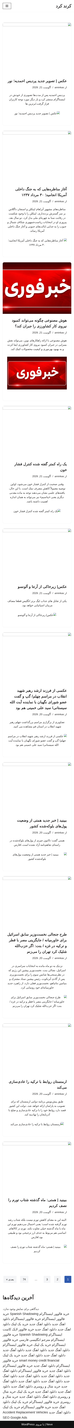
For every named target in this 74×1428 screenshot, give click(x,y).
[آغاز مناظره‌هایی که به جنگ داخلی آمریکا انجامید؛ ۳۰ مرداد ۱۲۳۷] (37, 157)
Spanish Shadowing (24, 1314)
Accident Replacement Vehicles (25, 1412)
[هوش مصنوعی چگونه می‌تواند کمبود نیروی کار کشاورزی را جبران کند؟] (37, 288)
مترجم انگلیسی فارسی (34, 1340)
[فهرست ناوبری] (7, 6)
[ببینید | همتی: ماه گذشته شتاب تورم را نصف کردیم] (37, 1167)
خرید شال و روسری (47, 1386)
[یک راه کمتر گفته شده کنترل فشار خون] (37, 432)
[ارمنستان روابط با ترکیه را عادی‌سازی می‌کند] (37, 1049)
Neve (49, 1424)
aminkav (59, 87)
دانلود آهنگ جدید (59, 1350)
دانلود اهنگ (49, 1396)
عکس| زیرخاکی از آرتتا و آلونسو (42, 587)
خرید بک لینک (19, 1324)
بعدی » (10, 1279)
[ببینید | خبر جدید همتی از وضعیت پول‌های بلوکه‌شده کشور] (37, 788)
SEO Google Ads (15, 1417)
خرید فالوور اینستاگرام (54, 1314)
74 (24, 1279)
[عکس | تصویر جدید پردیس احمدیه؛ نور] (37, 48)
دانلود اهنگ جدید (40, 1324)
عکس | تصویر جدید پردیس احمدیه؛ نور (37, 81)
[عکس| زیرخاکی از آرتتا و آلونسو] (37, 554)
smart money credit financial (39, 1360)
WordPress (28, 1424)
